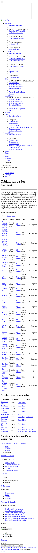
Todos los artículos (15, 116)
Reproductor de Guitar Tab (13, 511)
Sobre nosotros (9, 493)
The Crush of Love (4, 371)
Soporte (7, 151)
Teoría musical (13, 123)
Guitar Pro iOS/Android (16, 38)
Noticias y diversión (15, 131)
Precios (11, 94)
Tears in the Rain (4, 353)
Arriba (3, 551)
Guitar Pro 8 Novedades (12, 464)
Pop (23, 406)
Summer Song (4, 326)
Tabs (6, 79)
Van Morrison (5, 408)
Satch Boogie (4, 301)
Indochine (4, 427)
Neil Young (4, 406)
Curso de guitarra (14, 129)
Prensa (7, 495)
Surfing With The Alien (5, 346)
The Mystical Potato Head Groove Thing (4, 385)
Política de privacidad (12, 549)
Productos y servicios (7, 456)
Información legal (6, 547)
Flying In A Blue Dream (5, 257)
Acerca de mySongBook (17, 92)
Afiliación (8, 498)
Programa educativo (11, 466)
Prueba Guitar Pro (6, 443)
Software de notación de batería (15, 516)
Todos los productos (15, 25)
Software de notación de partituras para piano (19, 518)
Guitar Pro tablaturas (11, 470)
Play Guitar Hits (14, 49)
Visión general (9, 173)
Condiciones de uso (19, 547)
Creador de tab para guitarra (14, 509)
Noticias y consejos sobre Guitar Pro (20, 127)
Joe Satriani (18, 224)
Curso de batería (14, 125)
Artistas (7, 112)
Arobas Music (5, 486)
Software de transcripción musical (15, 520)
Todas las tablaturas (15, 88)
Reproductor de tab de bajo (13, 514)
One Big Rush (4, 289)
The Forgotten (5, 377)
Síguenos (4, 540)
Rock (9, 216)
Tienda (7, 153)
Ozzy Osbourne (4, 411)
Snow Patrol (5, 414)
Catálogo (8, 174)
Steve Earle (4, 417)
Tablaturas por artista (15, 84)
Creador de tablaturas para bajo (15, 513)
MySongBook (13, 44)
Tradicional (29, 417)
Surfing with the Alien (4, 339)
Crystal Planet (4, 250)
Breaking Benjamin (4, 420)
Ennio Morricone (4, 430)
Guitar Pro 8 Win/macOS (17, 31)
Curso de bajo (13, 121)
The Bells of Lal (5, 359)
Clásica (26, 431)
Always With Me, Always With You (5, 224)
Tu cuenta (4, 473)
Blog (6, 114)
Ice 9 (3, 270)
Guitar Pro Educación (16, 33)
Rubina (4, 295)
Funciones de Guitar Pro (8, 502)
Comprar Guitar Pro (19, 443)
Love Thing (4, 277)
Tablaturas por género (16, 86)
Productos (8, 23)
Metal (13, 216)
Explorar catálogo (14, 83)
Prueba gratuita (9, 463)
